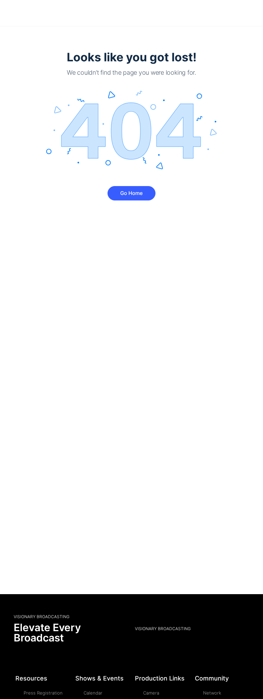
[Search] (250, 13)
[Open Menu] (11, 13)
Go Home (131, 193)
